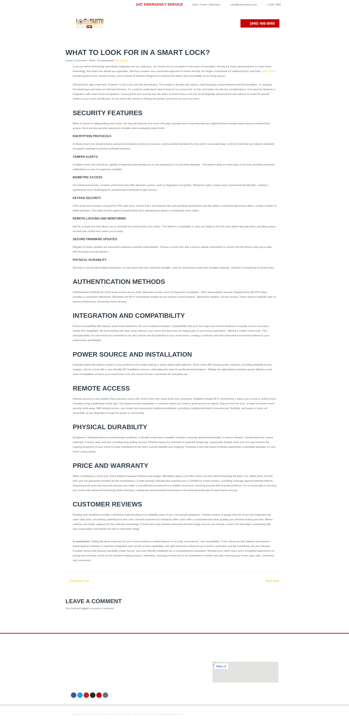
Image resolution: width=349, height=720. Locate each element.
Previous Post (77, 581)
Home (145, 23)
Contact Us (214, 23)
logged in (86, 608)
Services (165, 23)
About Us (188, 23)
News (92, 60)
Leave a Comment (76, 60)
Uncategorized (105, 60)
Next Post (274, 581)
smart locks (268, 71)
